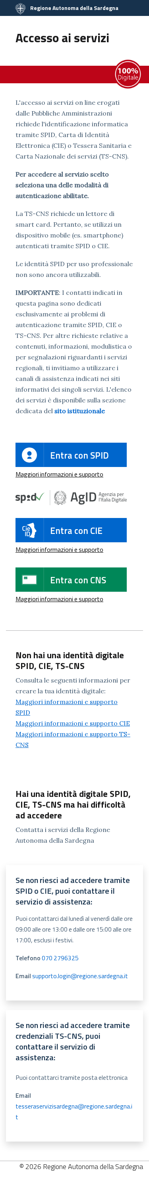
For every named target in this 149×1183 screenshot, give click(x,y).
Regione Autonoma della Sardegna (73, 8)
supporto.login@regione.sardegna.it (80, 976)
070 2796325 (60, 958)
